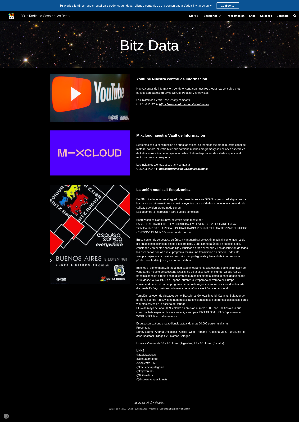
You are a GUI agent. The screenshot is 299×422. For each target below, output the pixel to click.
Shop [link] (252, 15)
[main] (149, 45)
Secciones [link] (211, 15)
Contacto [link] (283, 15)
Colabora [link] (266, 15)
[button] (295, 16)
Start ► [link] (194, 15)
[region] (149, 5)
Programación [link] (235, 15)
